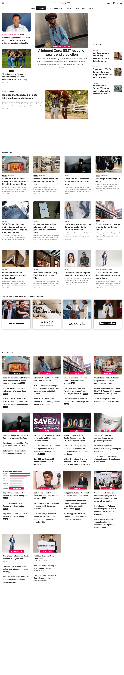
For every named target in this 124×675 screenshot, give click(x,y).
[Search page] (118, 3)
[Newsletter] (114, 3)
